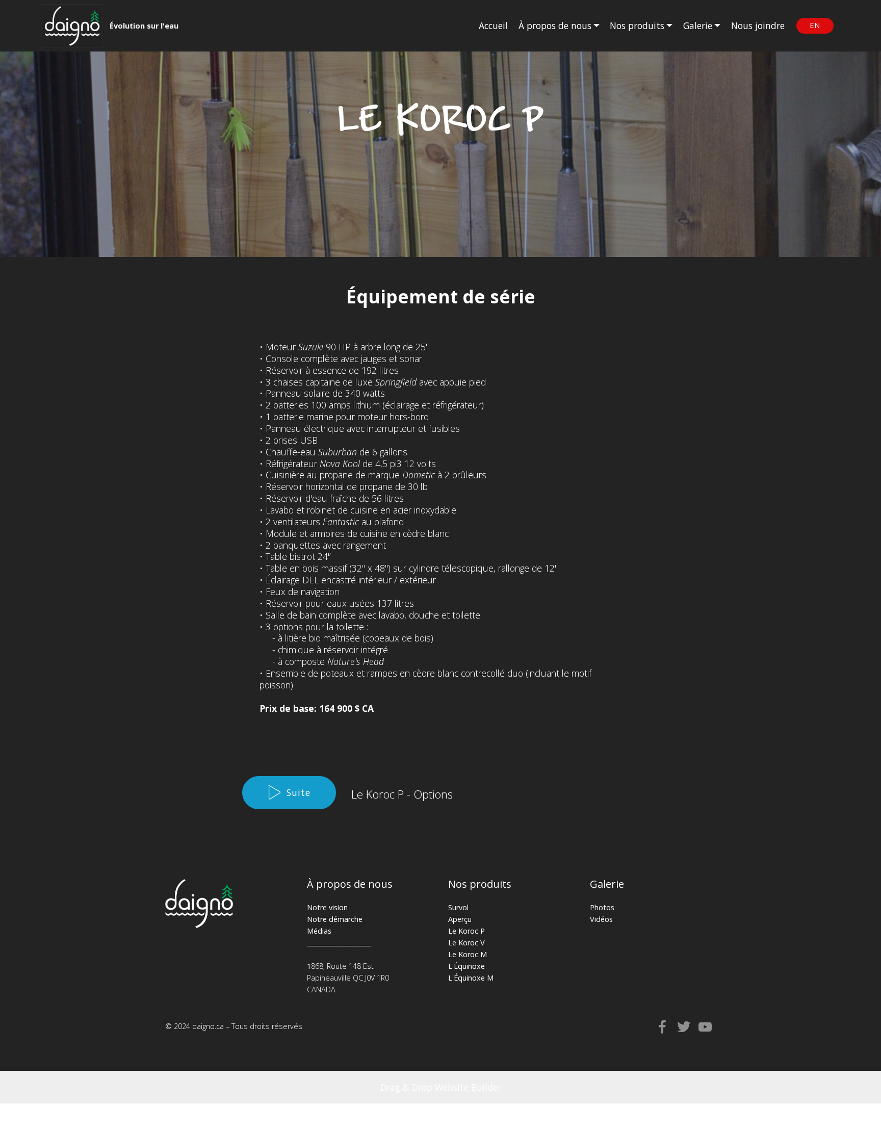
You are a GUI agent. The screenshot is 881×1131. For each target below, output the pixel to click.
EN (815, 25)
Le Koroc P (466, 931)
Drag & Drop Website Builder (440, 1087)
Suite (298, 792)
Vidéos (601, 919)
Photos (602, 907)
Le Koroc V (466, 942)
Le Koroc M (467, 954)
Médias (319, 931)
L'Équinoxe (466, 966)
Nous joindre (758, 25)
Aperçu (460, 919)
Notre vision (327, 907)
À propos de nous (555, 25)
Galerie (697, 25)
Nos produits (637, 25)
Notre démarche (334, 919)
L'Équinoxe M (471, 978)
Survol (458, 907)
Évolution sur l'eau (144, 26)
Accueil (493, 25)
